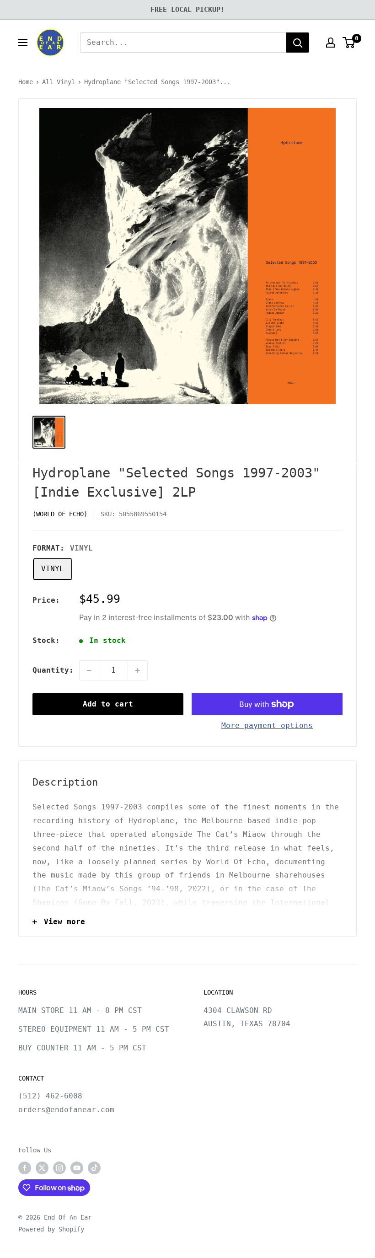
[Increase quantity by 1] (137, 670)
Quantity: (53, 670)
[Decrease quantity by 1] (89, 670)
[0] (349, 42)
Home (25, 82)
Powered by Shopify (51, 1229)
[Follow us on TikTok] (94, 1168)
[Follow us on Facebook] (24, 1168)
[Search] (297, 42)
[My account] (330, 42)
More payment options (267, 725)
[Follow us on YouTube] (76, 1168)
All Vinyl (58, 82)
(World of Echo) (59, 514)
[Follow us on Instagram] (59, 1168)
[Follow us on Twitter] (42, 1168)
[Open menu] (22, 42)
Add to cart (108, 704)
